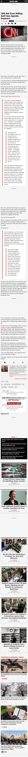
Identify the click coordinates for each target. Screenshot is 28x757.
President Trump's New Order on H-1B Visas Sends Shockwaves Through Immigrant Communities (12, 723)
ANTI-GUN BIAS (7, 384)
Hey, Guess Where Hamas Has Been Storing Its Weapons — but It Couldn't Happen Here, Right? (12, 747)
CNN (23, 384)
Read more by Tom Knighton (21, 378)
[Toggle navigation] (1, 1)
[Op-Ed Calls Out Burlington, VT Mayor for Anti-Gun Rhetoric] (14, 545)
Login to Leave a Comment (14, 403)
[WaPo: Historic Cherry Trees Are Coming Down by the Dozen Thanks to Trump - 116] (14, 689)
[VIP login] (25, 1)
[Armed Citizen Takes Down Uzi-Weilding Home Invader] (14, 470)
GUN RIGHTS (10, 387)
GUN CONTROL (4, 387)
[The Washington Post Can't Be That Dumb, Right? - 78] (14, 666)
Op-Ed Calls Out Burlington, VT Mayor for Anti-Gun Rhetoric (14, 556)
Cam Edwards (14, 591)
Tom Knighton (5, 21)
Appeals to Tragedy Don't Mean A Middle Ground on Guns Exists (14, 646)
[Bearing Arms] (14, 1)
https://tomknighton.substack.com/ (16, 374)
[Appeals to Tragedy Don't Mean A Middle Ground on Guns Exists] (14, 635)
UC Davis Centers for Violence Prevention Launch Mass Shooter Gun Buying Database (14, 616)
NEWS (7, 381)
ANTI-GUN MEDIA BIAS (16, 384)
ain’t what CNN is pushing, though (11, 96)
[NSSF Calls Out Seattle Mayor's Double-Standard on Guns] (14, 497)
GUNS (16, 387)
